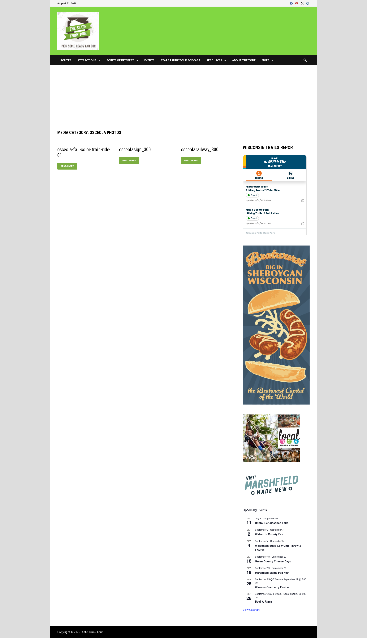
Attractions (86, 60)
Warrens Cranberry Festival (272, 587)
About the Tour (244, 60)
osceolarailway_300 (199, 149)
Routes (65, 60)
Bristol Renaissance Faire (271, 523)
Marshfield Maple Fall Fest (272, 572)
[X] (302, 3)
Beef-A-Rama (263, 601)
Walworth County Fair (269, 534)
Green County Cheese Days (273, 561)
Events (149, 60)
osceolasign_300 (135, 149)
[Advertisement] (183, 93)
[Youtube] (297, 3)
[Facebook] (291, 3)
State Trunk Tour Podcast (180, 60)
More (265, 60)
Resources (214, 60)
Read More (67, 166)
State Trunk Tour (92, 632)
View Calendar (251, 610)
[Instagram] (307, 3)
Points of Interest (120, 60)
